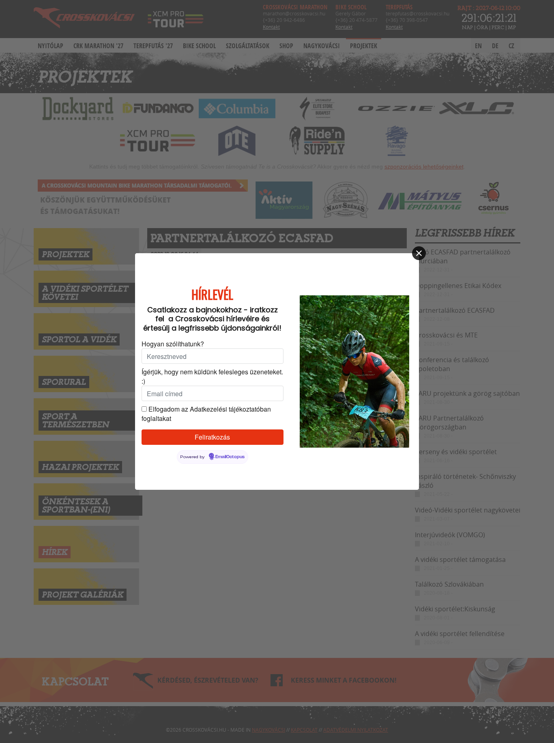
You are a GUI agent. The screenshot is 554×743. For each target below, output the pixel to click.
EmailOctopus (230, 457)
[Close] (419, 253)
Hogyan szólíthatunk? (173, 343)
